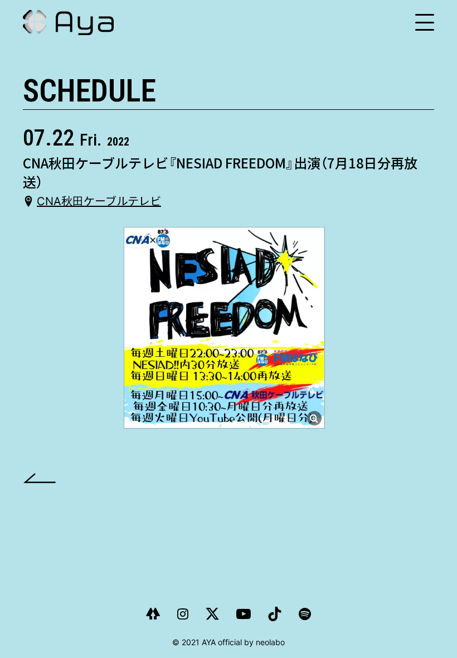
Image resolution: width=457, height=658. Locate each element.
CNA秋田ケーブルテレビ (99, 201)
